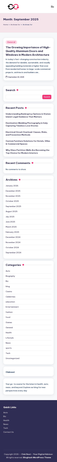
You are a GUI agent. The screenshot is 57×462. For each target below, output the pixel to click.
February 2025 (12, 232)
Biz (7, 281)
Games (9, 322)
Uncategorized (12, 358)
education (10, 302)
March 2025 (11, 227)
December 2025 (13, 191)
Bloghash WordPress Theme (37, 457)
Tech (8, 353)
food (8, 317)
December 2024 (13, 237)
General (11, 42)
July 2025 (10, 216)
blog (8, 286)
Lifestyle (10, 338)
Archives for (15, 25)
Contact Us (8, 432)
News (8, 343)
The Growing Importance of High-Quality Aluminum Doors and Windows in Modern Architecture (28, 51)
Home (5, 25)
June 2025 (10, 221)
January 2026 (12, 185)
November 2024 (13, 242)
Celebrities (10, 296)
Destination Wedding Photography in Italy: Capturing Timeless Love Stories (27, 124)
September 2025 (13, 206)
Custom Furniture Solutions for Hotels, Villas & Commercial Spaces (28, 142)
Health (9, 332)
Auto (8, 271)
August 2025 (11, 211)
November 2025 (13, 196)
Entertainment (12, 307)
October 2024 (12, 247)
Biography (10, 276)
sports (9, 348)
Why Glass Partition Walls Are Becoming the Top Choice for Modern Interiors (27, 151)
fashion (9, 312)
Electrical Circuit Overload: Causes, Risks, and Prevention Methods (26, 133)
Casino (9, 291)
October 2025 (12, 201)
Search (10, 90)
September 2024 (13, 252)
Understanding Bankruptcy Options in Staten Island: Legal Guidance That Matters (28, 115)
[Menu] (52, 6)
